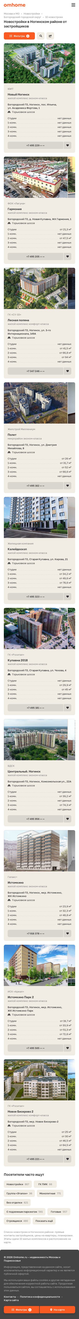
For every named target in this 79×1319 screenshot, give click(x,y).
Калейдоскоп (17, 549)
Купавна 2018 (18, 660)
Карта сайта (11, 1300)
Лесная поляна (18, 320)
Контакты (10, 1296)
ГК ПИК (45, 1184)
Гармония (15, 209)
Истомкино (16, 882)
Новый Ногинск (19, 94)
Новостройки (18, 1184)
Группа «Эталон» (19, 1193)
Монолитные (50, 1193)
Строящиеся (17, 1220)
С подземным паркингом (25, 1211)
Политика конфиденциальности (40, 1296)
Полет (12, 434)
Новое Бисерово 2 (20, 1111)
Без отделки (17, 1202)
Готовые (59, 1211)
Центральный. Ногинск (24, 771)
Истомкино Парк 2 (21, 997)
